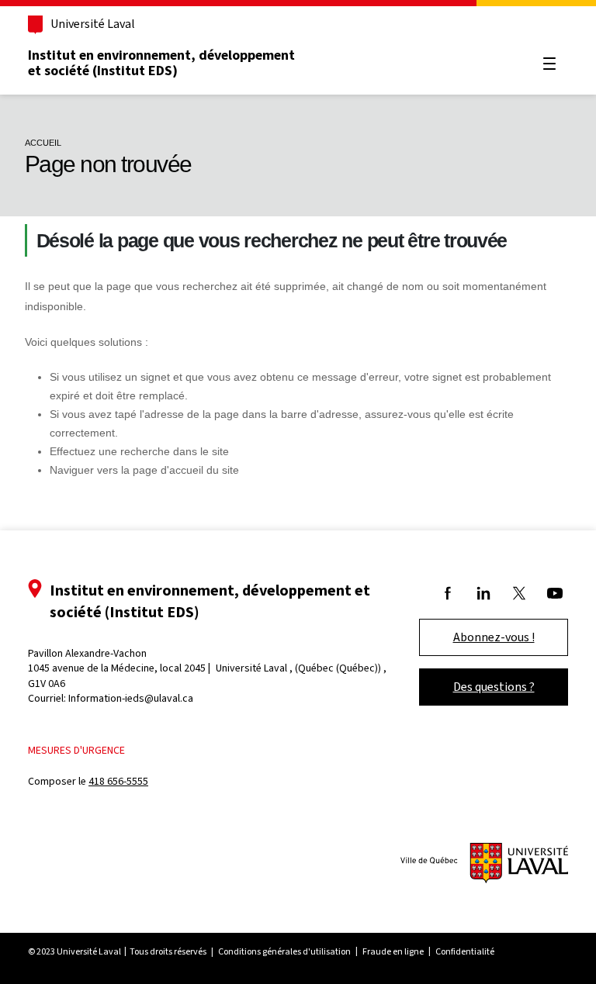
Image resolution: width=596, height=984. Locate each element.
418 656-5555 (118, 781)
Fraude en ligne (393, 951)
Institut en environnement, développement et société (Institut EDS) (161, 63)
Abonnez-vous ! (494, 637)
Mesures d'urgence (76, 750)
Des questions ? (494, 686)
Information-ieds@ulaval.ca (130, 698)
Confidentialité (464, 951)
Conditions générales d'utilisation (284, 951)
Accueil (43, 142)
